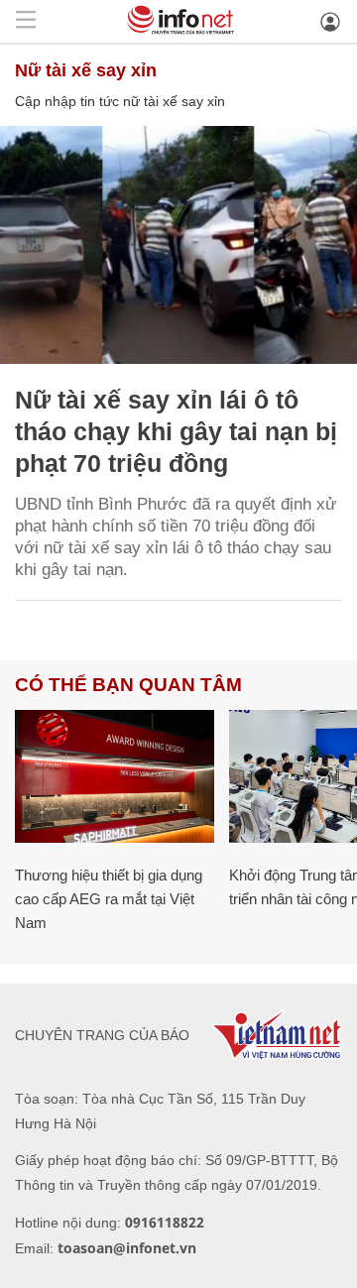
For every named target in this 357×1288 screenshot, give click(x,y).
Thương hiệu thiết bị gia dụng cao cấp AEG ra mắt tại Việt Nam (108, 899)
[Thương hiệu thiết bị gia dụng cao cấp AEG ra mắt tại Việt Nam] (114, 776)
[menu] (26, 21)
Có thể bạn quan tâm (128, 684)
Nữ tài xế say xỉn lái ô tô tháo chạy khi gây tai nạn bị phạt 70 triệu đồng (176, 431)
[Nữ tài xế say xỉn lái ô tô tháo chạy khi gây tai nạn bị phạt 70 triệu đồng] (178, 245)
